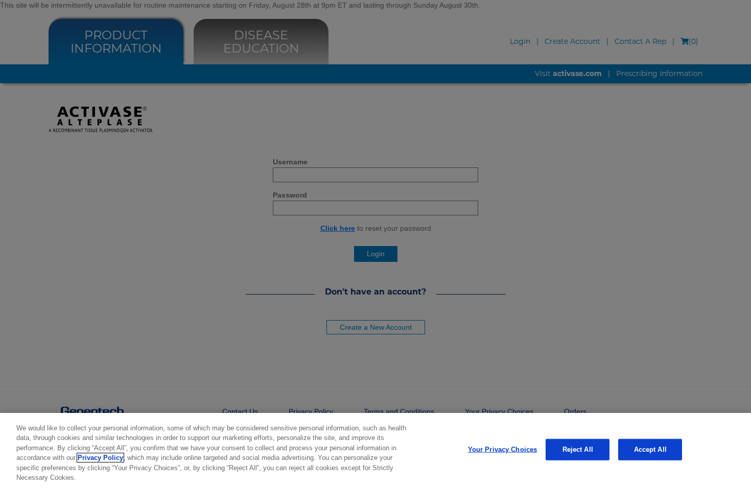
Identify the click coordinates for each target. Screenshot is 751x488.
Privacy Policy (100, 457)
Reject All (577, 449)
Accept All (650, 449)
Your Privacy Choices (502, 449)
